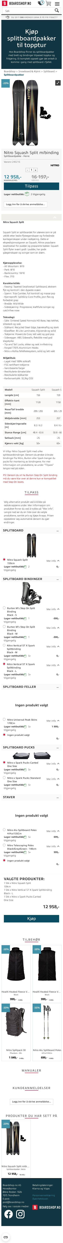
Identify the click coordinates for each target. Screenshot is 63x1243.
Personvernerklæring (43, 1195)
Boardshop (9, 71)
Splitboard (49, 71)
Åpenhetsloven (40, 1198)
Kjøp (31, 918)
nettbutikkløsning (38, 1236)
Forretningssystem (15, 1236)
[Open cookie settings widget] (6, 1237)
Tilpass (31, 186)
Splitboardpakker (14, 75)
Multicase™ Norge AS (31, 1239)
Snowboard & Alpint (29, 71)
